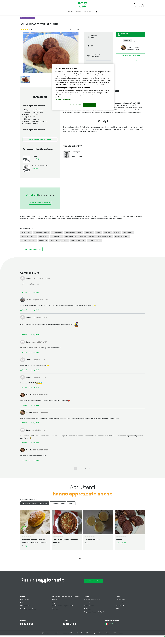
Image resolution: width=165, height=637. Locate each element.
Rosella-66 (122, 543)
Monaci (119, 540)
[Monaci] (130, 522)
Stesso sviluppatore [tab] (58, 503)
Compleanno (57, 233)
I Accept (90, 105)
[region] (83, 87)
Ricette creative (70, 236)
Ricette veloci (56, 236)
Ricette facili (43, 236)
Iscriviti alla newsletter (93, 581)
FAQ (114, 633)
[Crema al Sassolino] (98, 522)
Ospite (28, 278)
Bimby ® (87, 603)
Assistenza (87, 609)
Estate (98, 233)
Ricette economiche (87, 236)
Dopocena (43, 240)
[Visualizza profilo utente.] (123, 47)
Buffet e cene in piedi (41, 233)
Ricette (22, 596)
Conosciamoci (89, 606)
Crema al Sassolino (92, 540)
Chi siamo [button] (87, 12)
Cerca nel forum (121, 603)
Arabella (132, 46)
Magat (26, 546)
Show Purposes (75, 105)
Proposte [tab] (71, 503)
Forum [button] (78, 12)
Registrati (55, 603)
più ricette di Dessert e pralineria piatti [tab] (34, 503)
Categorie (23, 603)
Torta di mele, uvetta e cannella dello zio (65, 541)
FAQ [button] (95, 12)
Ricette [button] (70, 12)
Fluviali (28, 300)
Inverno (116, 233)
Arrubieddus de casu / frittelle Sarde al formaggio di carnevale (34, 541)
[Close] (111, 66)
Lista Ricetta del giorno (28, 609)
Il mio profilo (66, 596)
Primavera (88, 233)
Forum (86, 596)
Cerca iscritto (120, 606)
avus (57, 546)
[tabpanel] (82, 535)
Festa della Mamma (28, 236)
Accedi (54, 600)
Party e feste (26, 233)
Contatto (56, 633)
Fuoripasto (54, 240)
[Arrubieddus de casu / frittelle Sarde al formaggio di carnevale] (35, 522)
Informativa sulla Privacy (83, 633)
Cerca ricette (24, 600)
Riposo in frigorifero (78, 240)
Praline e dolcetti (94, 240)
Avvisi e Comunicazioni (92, 600)
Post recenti (56, 609)
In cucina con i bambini (73, 233)
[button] (135, 4)
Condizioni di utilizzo (67, 633)
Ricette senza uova (121, 236)
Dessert (64, 240)
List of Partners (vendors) (63, 99)
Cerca (118, 596)
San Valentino (128, 233)
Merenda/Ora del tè (29, 240)
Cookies (120, 633)
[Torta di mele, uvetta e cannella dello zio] (67, 522)
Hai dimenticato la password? (62, 606)
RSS (117, 609)
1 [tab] (80, 558)
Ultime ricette (25, 606)
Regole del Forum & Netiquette (94, 612)
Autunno (107, 233)
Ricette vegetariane (104, 236)
